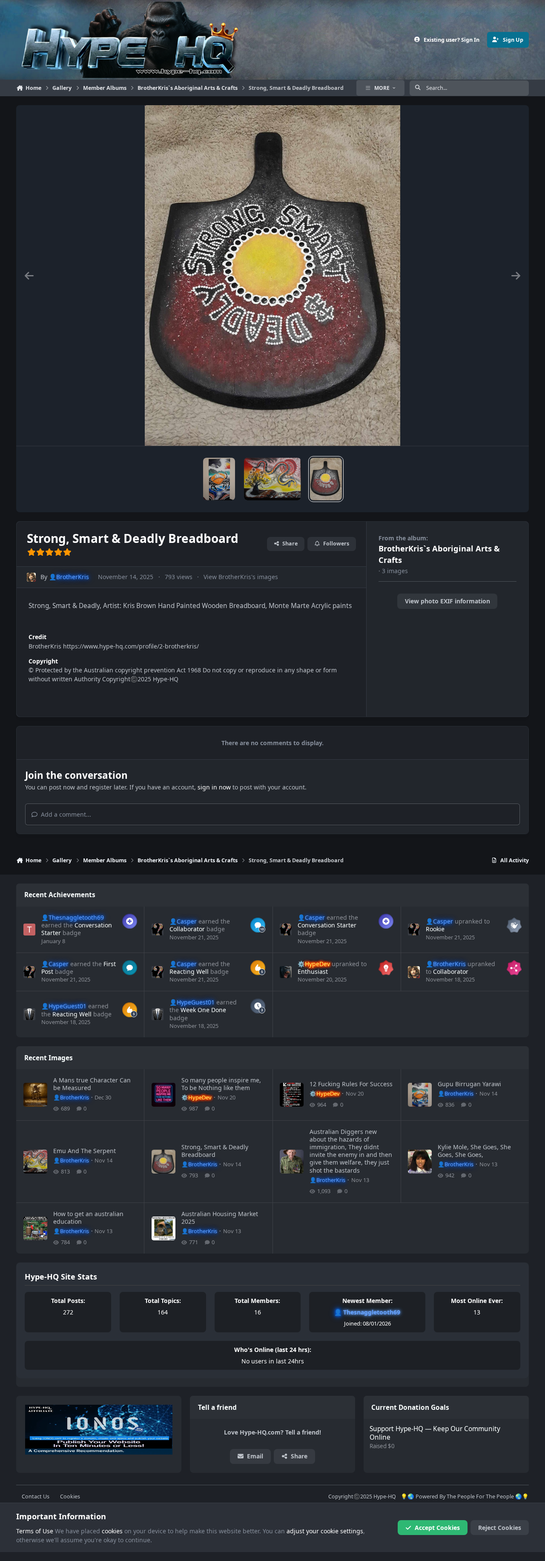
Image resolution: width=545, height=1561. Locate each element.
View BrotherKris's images (241, 577)
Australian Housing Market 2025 (219, 1217)
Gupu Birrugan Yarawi (469, 1084)
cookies (112, 1531)
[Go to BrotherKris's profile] (31, 577)
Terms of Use (34, 1531)
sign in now (214, 787)
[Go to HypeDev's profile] (286, 972)
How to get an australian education (88, 1217)
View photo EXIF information (447, 601)
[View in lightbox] (272, 275)
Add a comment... (65, 814)
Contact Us (35, 1496)
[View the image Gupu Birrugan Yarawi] (219, 479)
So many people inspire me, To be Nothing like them (221, 1084)
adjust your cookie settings (325, 1531)
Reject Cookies (499, 1528)
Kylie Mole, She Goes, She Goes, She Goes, (474, 1151)
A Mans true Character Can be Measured (92, 1084)
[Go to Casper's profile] (158, 929)
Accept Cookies (437, 1528)
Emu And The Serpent (84, 1151)
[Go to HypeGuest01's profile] (29, 1014)
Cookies (70, 1496)
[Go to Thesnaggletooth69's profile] (29, 929)
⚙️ (314, 964)
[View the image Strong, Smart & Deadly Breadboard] (326, 479)
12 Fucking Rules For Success (351, 1084)
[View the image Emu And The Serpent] (272, 479)
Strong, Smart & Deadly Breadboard (214, 1151)
